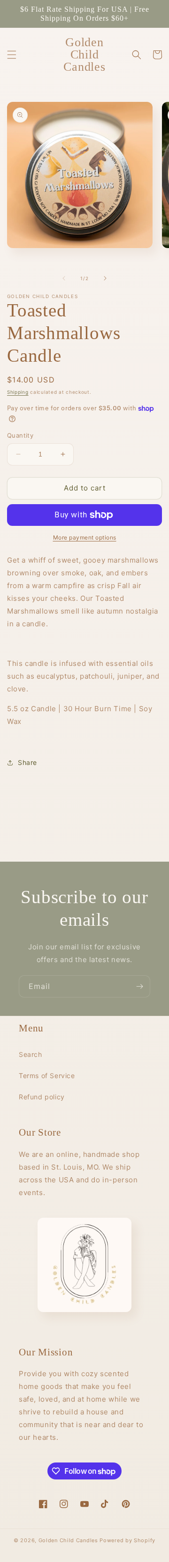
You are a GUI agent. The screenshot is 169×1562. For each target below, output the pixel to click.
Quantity (20, 435)
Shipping (18, 392)
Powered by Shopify (127, 1540)
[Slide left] (64, 278)
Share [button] (27, 762)
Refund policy (42, 1097)
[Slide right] (105, 278)
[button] (11, 54)
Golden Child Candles (68, 1540)
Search (30, 1054)
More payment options (84, 537)
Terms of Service (47, 1076)
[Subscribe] (139, 986)
